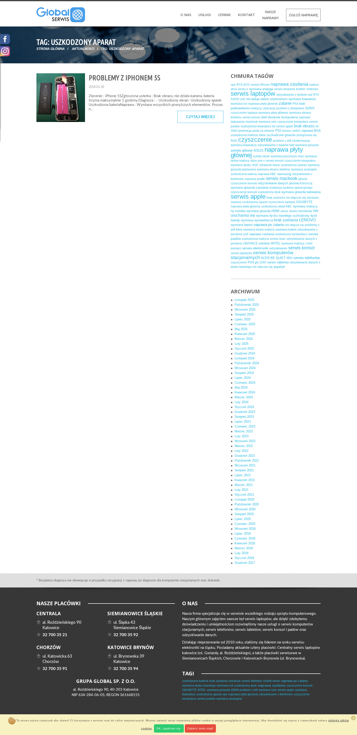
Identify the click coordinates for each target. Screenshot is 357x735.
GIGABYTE (304, 202)
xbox (262, 135)
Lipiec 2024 (243, 378)
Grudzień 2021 (245, 455)
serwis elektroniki (255, 248)
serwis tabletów (278, 262)
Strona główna (50, 49)
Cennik (224, 14)
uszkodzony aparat (254, 202)
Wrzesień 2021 (245, 465)
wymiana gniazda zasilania (249, 187)
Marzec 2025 (244, 339)
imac (301, 156)
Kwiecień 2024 (245, 392)
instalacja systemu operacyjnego (291, 187)
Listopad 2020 (244, 499)
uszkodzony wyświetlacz (291, 234)
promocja (244, 130)
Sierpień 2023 (244, 417)
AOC (255, 165)
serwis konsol (275, 160)
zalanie (285, 103)
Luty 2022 (241, 451)
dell (264, 117)
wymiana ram (267, 121)
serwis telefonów (306, 258)
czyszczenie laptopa (244, 112)
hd (273, 126)
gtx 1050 (260, 262)
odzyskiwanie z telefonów (276, 694)
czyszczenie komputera (292, 121)
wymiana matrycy (305, 206)
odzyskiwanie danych (273, 183)
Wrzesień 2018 (245, 528)
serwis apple (284, 126)
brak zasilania (275, 197)
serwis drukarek (284, 89)
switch (296, 130)
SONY (310, 108)
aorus (284, 211)
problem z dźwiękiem (290, 108)
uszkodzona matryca (244, 135)
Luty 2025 (241, 343)
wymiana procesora (284, 156)
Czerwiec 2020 (245, 524)
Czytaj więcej (200, 117)
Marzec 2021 (244, 485)
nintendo (312, 89)
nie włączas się (296, 197)
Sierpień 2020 (244, 514)
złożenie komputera (283, 117)
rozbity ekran (261, 156)
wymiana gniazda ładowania (301, 192)
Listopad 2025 (244, 300)
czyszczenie (255, 139)
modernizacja (301, 140)
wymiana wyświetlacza (257, 220)
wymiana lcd (239, 103)
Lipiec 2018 (243, 533)
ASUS (259, 150)
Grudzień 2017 (245, 563)
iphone (302, 179)
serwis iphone (242, 150)
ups (233, 84)
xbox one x (257, 160)
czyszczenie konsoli (244, 183)
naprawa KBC (267, 174)
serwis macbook (281, 178)
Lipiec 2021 (243, 475)
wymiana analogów (304, 169)
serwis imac (278, 239)
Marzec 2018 (244, 548)
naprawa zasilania (289, 84)
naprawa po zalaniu (269, 225)
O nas (185, 14)
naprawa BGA (311, 130)
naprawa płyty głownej (245, 206)
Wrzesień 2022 (245, 441)
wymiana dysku (241, 165)
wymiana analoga (261, 89)
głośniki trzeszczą (300, 183)
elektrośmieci (279, 99)
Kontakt (246, 14)
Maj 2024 (241, 387)
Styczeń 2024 (244, 407)
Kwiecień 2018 (245, 543)
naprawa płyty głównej (263, 103)
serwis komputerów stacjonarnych (262, 255)
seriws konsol (251, 117)
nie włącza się (294, 225)
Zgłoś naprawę (303, 15)
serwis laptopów (253, 93)
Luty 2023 (241, 436)
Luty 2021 (241, 490)
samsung (284, 174)
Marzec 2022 (244, 446)
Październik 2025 (247, 305)
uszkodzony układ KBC (276, 206)
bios (239, 229)
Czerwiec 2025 (245, 324)
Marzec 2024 (244, 397)
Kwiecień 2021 (245, 480)
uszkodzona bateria (244, 174)
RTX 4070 (243, 84)
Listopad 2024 (244, 358)
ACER (265, 258)
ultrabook (265, 165)
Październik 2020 (247, 504)
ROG (234, 140)
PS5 (278, 130)
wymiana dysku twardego (273, 215)
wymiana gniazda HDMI (263, 211)
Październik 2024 (247, 363)
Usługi (204, 14)
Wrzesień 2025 (245, 309)
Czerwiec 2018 (245, 538)
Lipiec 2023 (243, 421)
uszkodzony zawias (294, 165)
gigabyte (279, 267)
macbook (252, 121)
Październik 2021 (247, 460)
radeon (314, 84)
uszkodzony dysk (269, 192)
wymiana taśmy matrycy (259, 229)
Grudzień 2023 (245, 412)
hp (232, 211)
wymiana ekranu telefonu (273, 169)
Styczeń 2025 (244, 348)
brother (301, 89)
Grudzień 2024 (245, 353)
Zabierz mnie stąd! (200, 728)
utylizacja (269, 108)
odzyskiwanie (278, 248)
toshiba (240, 211)
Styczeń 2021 (244, 494)
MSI (289, 258)
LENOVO (307, 220)
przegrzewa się (307, 135)
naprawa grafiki (255, 179)
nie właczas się (263, 267)
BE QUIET (278, 258)
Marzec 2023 (244, 431)
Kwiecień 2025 (245, 334)
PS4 (251, 262)
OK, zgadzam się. (168, 728)
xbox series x (239, 89)
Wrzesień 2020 (245, 509)
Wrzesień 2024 (245, 368)
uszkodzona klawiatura (256, 126)
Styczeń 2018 (244, 558)
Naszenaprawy (270, 14)
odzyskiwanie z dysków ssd (294, 94)
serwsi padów (206, 698)
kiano (276, 165)
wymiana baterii (242, 225)
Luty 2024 (241, 402)
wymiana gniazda (307, 145)
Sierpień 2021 (244, 470)
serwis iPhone (260, 84)
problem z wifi (282, 140)
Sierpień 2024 (244, 373)
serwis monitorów (300, 211)
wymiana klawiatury (302, 99)
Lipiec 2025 (243, 319)
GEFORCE (250, 243)
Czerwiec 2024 (245, 382)
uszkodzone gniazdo (281, 135)
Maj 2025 (241, 329)
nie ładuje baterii (257, 99)
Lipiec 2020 (243, 519)
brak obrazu (304, 126)
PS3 (295, 103)
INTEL (275, 243)
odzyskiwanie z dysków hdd (276, 145)
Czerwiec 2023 (245, 426)
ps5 (242, 99)
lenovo (286, 130)
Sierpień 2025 (244, 314)
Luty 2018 (241, 553)
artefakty (264, 243)
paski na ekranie (263, 130)
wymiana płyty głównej (273, 112)
